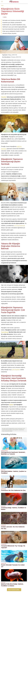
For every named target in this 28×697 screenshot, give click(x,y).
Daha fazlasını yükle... (14, 589)
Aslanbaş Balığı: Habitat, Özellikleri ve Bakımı (13, 508)
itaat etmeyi (4, 332)
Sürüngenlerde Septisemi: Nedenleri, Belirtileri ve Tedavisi (13, 453)
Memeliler (3, 563)
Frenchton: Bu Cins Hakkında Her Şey (13, 490)
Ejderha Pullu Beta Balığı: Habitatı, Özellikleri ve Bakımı (12, 585)
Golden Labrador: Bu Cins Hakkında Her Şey (13, 527)
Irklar (2, 5)
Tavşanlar (3, 544)
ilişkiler (11, 404)
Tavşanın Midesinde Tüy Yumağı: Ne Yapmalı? (13, 546)
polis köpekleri (16, 369)
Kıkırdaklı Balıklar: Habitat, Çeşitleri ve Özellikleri (13, 472)
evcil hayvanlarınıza (19, 225)
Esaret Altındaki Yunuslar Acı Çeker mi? (13, 565)
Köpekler (3, 97)
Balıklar (3, 469)
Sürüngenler (4, 450)
